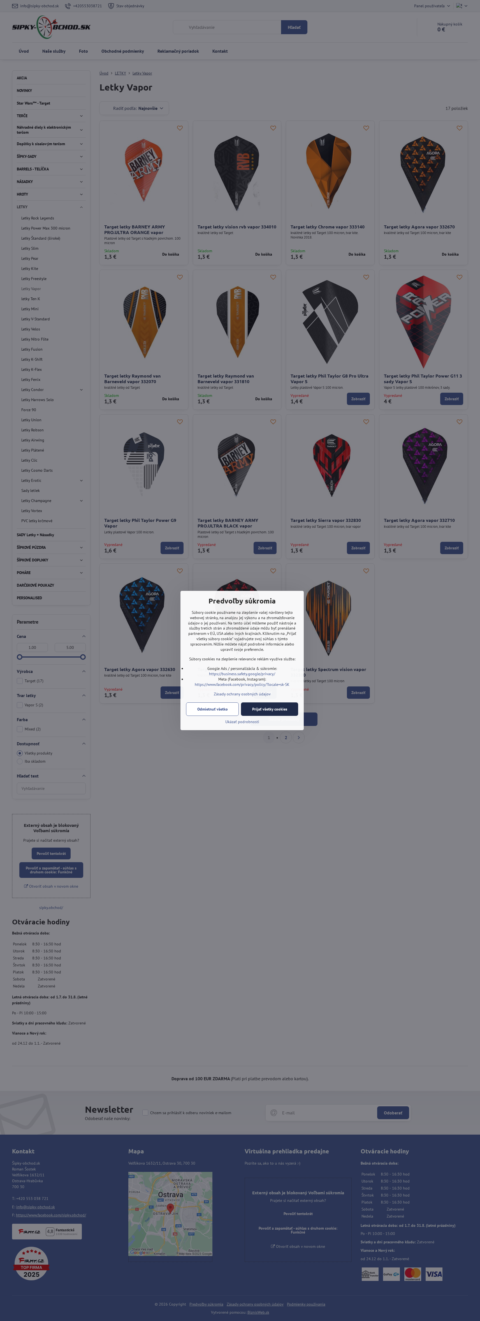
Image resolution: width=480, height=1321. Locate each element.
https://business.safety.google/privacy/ (242, 673)
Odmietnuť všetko (212, 709)
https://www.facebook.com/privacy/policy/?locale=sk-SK (242, 684)
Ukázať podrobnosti (242, 721)
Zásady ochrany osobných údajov (242, 694)
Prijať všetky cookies (269, 709)
